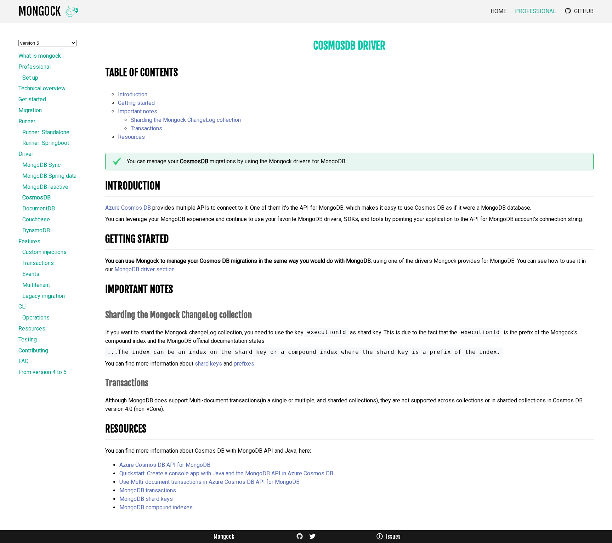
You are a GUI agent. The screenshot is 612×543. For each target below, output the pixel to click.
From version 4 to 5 (42, 372)
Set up (30, 78)
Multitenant (36, 285)
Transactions (38, 263)
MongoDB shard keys (146, 499)
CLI (22, 307)
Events (30, 274)
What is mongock (39, 56)
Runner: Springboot (45, 143)
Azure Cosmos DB (128, 207)
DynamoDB (36, 230)
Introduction (132, 94)
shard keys (208, 363)
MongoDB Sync (41, 165)
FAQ (23, 361)
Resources (31, 329)
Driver (25, 154)
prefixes (244, 363)
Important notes (137, 111)
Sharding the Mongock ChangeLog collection (186, 120)
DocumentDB (38, 208)
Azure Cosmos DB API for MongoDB (164, 465)
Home (498, 11)
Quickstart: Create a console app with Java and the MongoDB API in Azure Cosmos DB (226, 473)
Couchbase (36, 219)
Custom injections (44, 252)
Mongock (224, 536)
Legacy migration (43, 296)
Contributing (33, 350)
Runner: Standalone (45, 132)
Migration (30, 110)
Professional (535, 11)
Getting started (136, 103)
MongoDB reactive (45, 187)
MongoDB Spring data (49, 176)
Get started (32, 99)
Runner (26, 121)
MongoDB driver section (144, 269)
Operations (36, 318)
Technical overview (42, 88)
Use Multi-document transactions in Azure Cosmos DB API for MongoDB (209, 482)
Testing (27, 339)
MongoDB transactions (147, 490)
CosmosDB (36, 197)
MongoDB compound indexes (156, 507)
